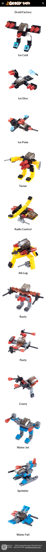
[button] (3, 3)
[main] (23, 12)
